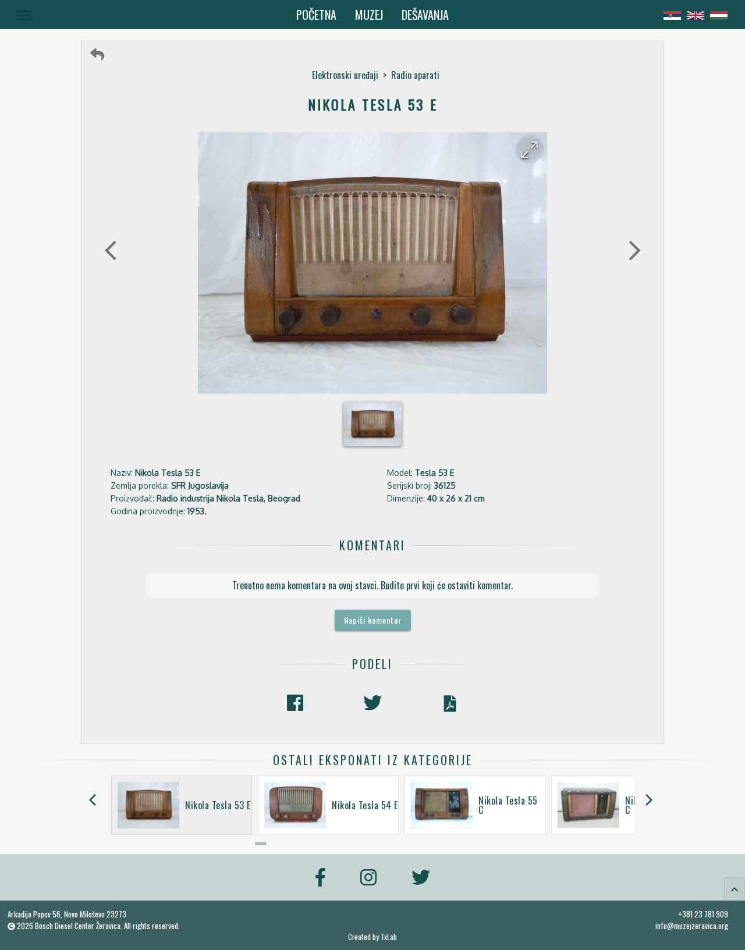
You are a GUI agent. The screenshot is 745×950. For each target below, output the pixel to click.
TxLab (389, 936)
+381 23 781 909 (703, 914)
